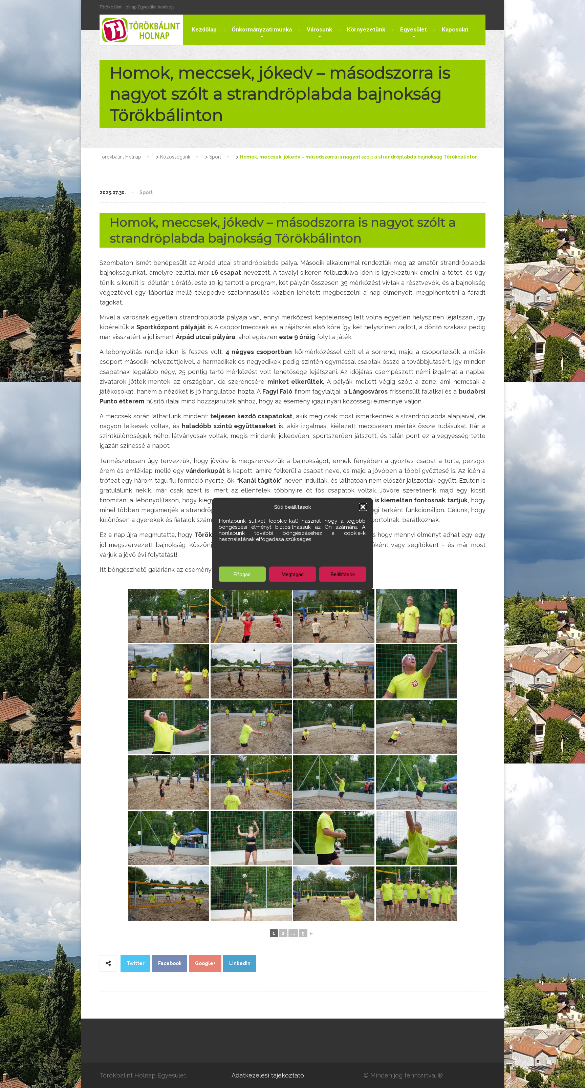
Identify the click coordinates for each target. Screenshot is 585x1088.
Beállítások (343, 574)
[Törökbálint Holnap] (141, 30)
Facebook (169, 963)
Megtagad (293, 574)
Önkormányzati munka (262, 29)
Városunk (319, 29)
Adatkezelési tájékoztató (268, 1075)
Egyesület (413, 29)
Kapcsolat (455, 29)
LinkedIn (240, 963)
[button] (363, 507)
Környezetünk (366, 29)
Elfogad (242, 574)
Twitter (136, 963)
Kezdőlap (204, 29)
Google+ (205, 963)
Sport (146, 192)
